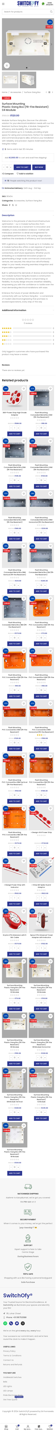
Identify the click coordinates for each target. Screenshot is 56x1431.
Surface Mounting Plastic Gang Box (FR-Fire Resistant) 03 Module (41, 988)
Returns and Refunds (12, 1364)
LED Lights (7, 1386)
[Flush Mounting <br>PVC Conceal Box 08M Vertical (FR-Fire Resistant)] (14, 765)
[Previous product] (46, 92)
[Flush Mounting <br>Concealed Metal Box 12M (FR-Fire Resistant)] (41, 555)
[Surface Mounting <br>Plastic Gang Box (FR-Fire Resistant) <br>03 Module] (41, 970)
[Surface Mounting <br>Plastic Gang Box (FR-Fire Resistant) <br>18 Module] (14, 1134)
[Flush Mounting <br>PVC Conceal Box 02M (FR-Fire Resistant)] (41, 607)
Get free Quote (13, 1399)
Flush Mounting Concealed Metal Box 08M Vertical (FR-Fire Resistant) (14, 572)
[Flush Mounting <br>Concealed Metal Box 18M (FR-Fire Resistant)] (14, 607)
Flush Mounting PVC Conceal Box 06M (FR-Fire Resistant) (14, 729)
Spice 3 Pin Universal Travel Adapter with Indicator (41, 936)
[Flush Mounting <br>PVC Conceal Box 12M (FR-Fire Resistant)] (41, 765)
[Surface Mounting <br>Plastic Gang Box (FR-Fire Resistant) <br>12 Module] (41, 1080)
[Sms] (17, 1323)
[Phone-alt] (11, 1323)
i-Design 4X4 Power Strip (41, 832)
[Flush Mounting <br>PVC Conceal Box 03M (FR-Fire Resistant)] (14, 660)
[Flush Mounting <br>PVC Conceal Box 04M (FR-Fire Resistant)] (41, 660)
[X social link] (13, 205)
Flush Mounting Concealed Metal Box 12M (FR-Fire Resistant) (41, 572)
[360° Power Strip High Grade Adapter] (14, 398)
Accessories (15, 92)
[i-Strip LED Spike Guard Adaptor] (41, 870)
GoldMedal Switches (12, 1377)
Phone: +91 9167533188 (16, 1317)
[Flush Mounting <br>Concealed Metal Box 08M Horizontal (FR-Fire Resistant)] (41, 502)
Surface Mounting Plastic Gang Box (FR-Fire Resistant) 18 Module (14, 1153)
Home (4, 92)
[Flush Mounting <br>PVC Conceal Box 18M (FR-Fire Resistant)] (14, 817)
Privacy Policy (9, 1351)
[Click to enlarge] (7, 65)
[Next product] (52, 92)
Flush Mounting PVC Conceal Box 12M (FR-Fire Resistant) (41, 782)
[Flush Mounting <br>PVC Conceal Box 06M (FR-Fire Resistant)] (14, 712)
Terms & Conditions (12, 1355)
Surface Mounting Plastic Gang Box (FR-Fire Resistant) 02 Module (14, 988)
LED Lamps (8, 1390)
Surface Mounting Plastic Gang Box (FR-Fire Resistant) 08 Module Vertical (14, 1098)
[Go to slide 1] (26, 67)
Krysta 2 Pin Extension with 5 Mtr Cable (14, 936)
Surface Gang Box (32, 92)
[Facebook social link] (9, 205)
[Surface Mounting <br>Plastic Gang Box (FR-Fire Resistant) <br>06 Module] (14, 1025)
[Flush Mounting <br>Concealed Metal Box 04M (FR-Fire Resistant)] (41, 450)
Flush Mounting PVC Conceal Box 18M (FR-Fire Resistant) (14, 834)
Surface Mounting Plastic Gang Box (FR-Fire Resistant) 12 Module (41, 1098)
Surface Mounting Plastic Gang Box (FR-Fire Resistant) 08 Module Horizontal (41, 1043)
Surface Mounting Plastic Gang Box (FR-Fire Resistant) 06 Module (14, 1043)
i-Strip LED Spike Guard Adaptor (41, 886)
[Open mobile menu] (3, 4)
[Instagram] (23, 1323)
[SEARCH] (51, 11)
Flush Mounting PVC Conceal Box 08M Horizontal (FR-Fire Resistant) (41, 729)
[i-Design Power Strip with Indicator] (14, 870)
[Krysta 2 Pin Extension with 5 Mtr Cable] (14, 920)
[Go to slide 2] (29, 67)
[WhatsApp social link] (16, 205)
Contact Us (8, 1360)
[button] (4, 44)
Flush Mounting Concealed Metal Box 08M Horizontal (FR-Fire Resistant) (41, 519)
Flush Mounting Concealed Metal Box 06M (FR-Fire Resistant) (15, 519)
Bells (5, 1381)
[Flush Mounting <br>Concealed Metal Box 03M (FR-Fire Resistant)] (14, 450)
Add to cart (22, 167)
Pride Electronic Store (13, 1395)
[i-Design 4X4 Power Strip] (41, 817)
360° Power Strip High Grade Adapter (15, 413)
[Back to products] (49, 92)
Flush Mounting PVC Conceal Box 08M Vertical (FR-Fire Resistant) (14, 782)
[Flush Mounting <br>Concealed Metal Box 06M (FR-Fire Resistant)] (14, 502)
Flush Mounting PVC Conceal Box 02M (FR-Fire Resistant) (41, 624)
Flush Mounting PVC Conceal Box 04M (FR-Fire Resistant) (41, 677)
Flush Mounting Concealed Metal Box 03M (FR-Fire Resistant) (15, 467)
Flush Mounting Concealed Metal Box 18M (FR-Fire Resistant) (14, 624)
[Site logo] (28, 3)
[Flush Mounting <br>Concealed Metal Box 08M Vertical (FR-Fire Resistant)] (14, 555)
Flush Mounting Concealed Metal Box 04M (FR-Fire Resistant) (41, 467)
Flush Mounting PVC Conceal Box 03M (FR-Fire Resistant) (14, 677)
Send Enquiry (49, 4)
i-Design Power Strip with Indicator (14, 886)
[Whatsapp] (5, 1323)
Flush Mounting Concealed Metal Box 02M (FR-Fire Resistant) (41, 414)
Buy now (39, 167)
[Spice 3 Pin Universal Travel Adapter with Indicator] (41, 920)
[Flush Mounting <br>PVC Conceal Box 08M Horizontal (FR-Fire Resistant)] (41, 712)
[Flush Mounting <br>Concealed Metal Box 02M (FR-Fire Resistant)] (41, 398)
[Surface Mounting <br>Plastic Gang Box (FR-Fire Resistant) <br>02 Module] (14, 970)
